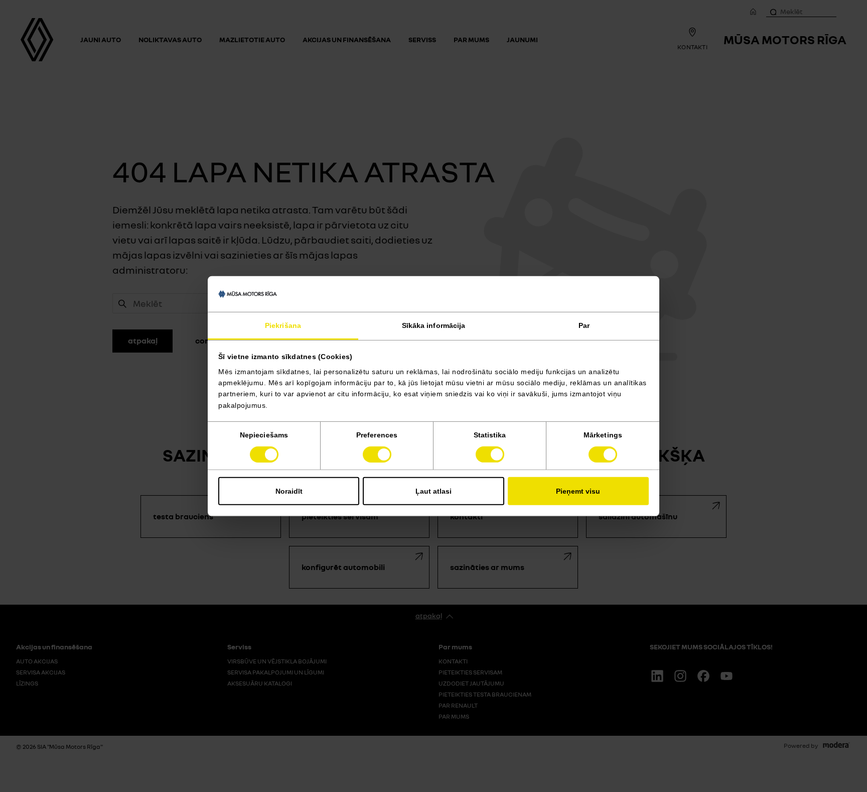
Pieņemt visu (578, 491)
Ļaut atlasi (433, 491)
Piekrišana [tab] (283, 325)
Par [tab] (584, 325)
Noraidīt (289, 491)
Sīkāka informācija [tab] (434, 325)
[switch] (377, 454)
